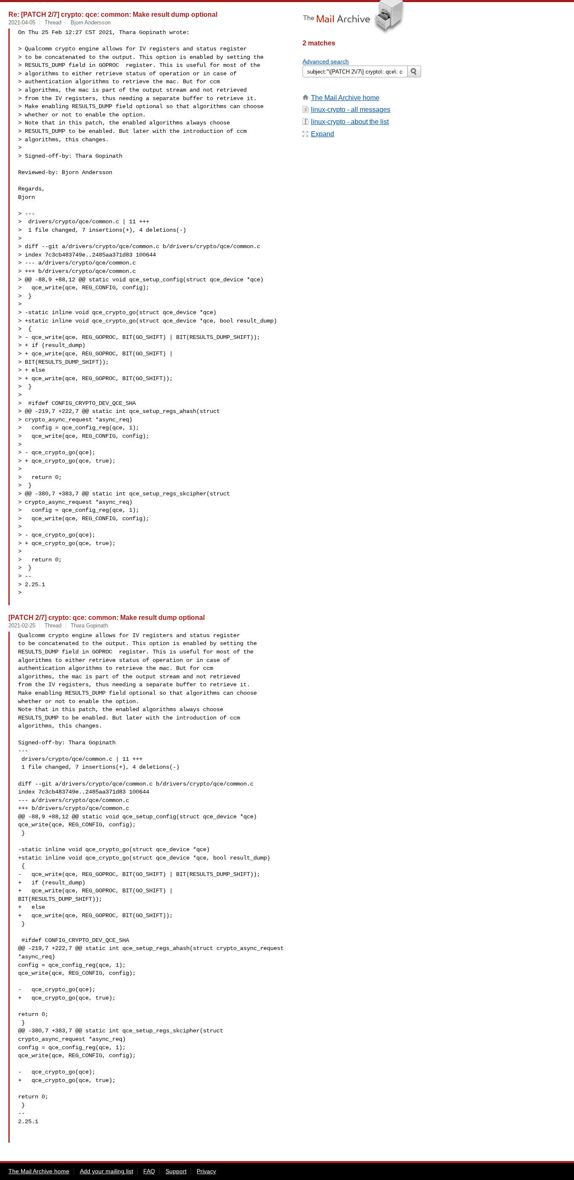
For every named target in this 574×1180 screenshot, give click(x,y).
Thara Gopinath (89, 625)
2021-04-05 (21, 22)
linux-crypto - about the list (350, 121)
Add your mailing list (106, 1171)
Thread (53, 22)
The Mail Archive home (345, 97)
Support (176, 1171)
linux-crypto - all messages (350, 109)
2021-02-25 (21, 625)
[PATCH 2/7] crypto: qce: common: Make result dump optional (106, 617)
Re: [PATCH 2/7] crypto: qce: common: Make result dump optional (112, 14)
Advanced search (326, 61)
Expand (322, 134)
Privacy (206, 1171)
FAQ (149, 1171)
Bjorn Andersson (91, 22)
